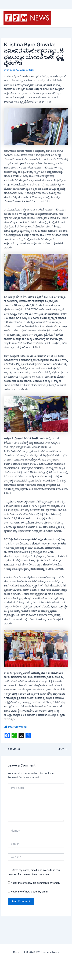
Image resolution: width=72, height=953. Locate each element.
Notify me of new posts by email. (30, 891)
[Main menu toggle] (65, 18)
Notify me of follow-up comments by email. (35, 882)
